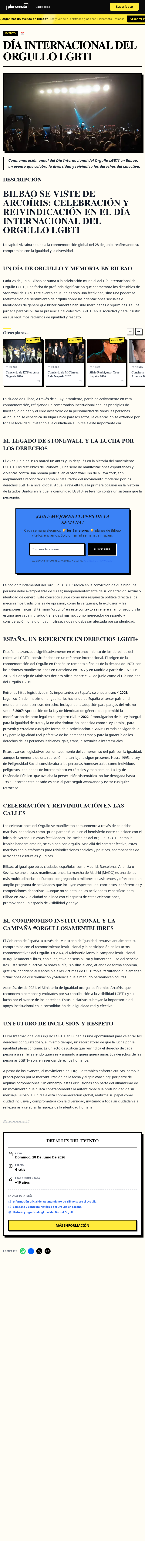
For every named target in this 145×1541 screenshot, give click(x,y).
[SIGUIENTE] (138, 331)
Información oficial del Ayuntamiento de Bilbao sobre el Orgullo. (55, 1201)
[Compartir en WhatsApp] (23, 1251)
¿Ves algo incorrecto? (16, 1121)
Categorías (42, 7)
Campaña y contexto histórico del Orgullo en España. (47, 1207)
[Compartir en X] (39, 1251)
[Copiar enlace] (48, 1251)
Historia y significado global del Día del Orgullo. (44, 1212)
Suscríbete (124, 7)
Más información (72, 1225)
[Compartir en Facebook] (31, 1251)
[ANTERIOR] (130, 331)
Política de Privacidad (98, 560)
